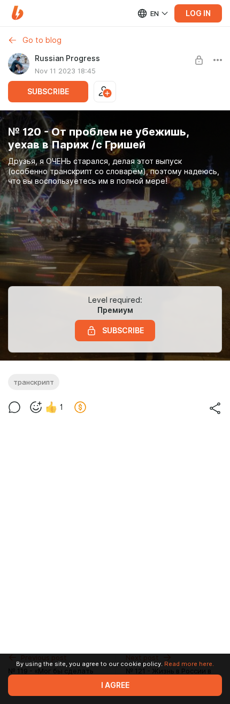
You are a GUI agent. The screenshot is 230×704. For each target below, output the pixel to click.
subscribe (48, 91)
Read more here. (189, 664)
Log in (198, 13)
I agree (115, 685)
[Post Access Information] (199, 60)
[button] (17, 13)
